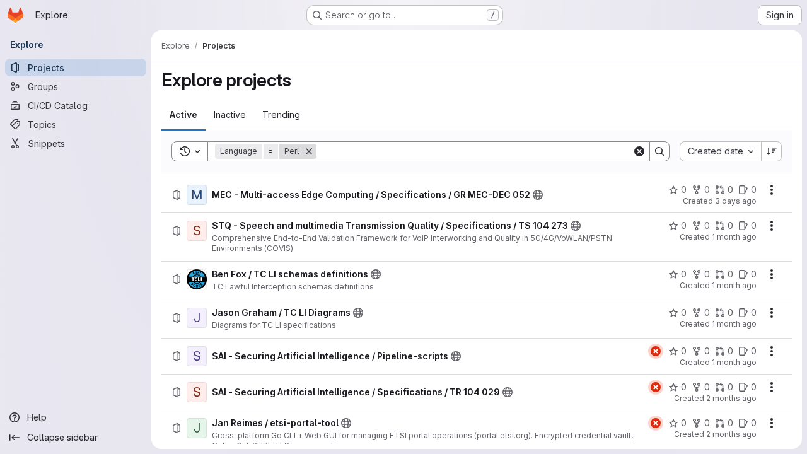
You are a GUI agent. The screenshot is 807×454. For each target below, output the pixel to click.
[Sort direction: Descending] (772, 151)
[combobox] (720, 151)
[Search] (659, 151)
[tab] (183, 115)
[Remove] (308, 151)
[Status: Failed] (655, 351)
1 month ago (734, 237)
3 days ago (736, 201)
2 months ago (731, 398)
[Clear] (639, 151)
